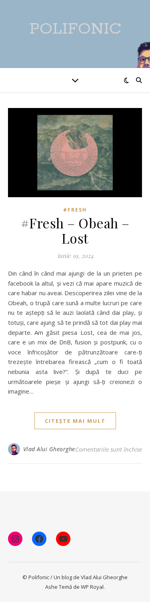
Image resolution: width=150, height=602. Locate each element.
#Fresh (75, 209)
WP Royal (92, 586)
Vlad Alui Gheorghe (49, 449)
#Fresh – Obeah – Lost (75, 230)
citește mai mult (75, 420)
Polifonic (75, 29)
